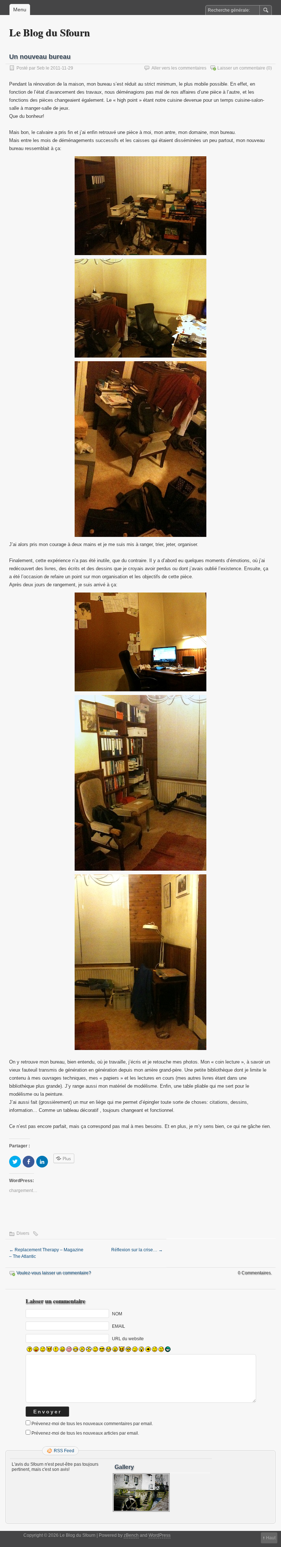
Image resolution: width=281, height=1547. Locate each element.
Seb (41, 68)
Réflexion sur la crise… (137, 1249)
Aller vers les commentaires (178, 68)
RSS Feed (64, 1450)
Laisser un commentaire (241, 68)
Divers (22, 1233)
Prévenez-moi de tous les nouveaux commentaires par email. (92, 1423)
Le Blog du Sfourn (49, 32)
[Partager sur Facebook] (28, 1161)
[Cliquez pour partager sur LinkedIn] (42, 1161)
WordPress (160, 1535)
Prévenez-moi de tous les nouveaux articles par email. (85, 1433)
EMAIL (118, 1326)
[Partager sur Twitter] (15, 1161)
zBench (131, 1535)
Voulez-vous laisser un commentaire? (53, 1272)
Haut (271, 1537)
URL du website (128, 1338)
